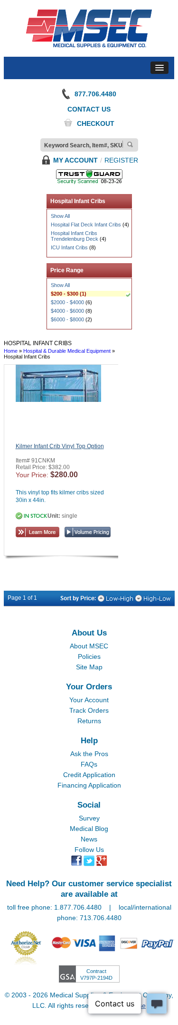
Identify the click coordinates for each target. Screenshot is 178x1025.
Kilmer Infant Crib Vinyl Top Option (60, 446)
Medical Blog (89, 828)
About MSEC (89, 646)
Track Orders (89, 710)
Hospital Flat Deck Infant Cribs (86, 224)
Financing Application (89, 785)
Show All (60, 216)
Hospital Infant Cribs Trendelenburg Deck (74, 236)
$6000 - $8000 (67, 319)
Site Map (89, 667)
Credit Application (89, 775)
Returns (89, 721)
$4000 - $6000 (67, 311)
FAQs (89, 764)
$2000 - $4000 (67, 302)
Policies (89, 656)
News (89, 839)
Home (11, 351)
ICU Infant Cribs (69, 247)
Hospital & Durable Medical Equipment (67, 351)
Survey (89, 818)
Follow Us (89, 849)
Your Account (89, 700)
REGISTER (121, 160)
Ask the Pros (89, 754)
